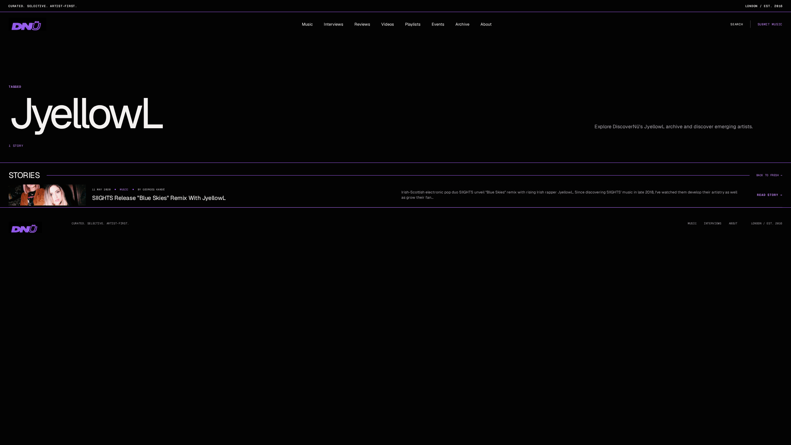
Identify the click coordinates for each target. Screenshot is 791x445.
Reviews (362, 24)
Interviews (333, 24)
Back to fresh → (769, 175)
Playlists (413, 24)
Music (307, 24)
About (486, 24)
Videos (387, 24)
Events (438, 24)
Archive (462, 24)
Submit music (770, 24)
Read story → (769, 195)
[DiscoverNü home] (27, 24)
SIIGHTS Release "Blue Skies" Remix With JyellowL (159, 198)
